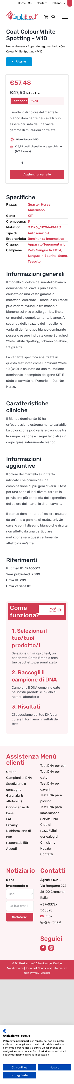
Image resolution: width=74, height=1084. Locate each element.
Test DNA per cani (53, 766)
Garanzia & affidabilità (14, 798)
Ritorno (21, 61)
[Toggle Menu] (64, 17)
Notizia (45, 848)
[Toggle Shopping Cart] (46, 17)
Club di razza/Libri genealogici (49, 830)
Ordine (11, 772)
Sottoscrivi (19, 917)
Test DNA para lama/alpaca (51, 810)
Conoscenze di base (17, 810)
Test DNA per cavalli (50, 786)
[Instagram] (51, 948)
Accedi (11, 849)
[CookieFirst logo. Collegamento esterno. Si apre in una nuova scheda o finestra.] (4, 1031)
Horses (20, 46)
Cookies (46, 972)
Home (10, 46)
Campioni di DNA (19, 778)
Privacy (12, 825)
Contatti (46, 854)
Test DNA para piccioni (51, 798)
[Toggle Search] (53, 17)
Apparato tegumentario (43, 46)
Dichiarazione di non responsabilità (18, 837)
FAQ (9, 819)
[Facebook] (43, 948)
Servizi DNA (49, 819)
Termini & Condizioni (38, 968)
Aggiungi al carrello (37, 174)
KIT (30, 216)
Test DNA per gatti (50, 774)
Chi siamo (47, 842)
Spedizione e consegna (16, 787)
